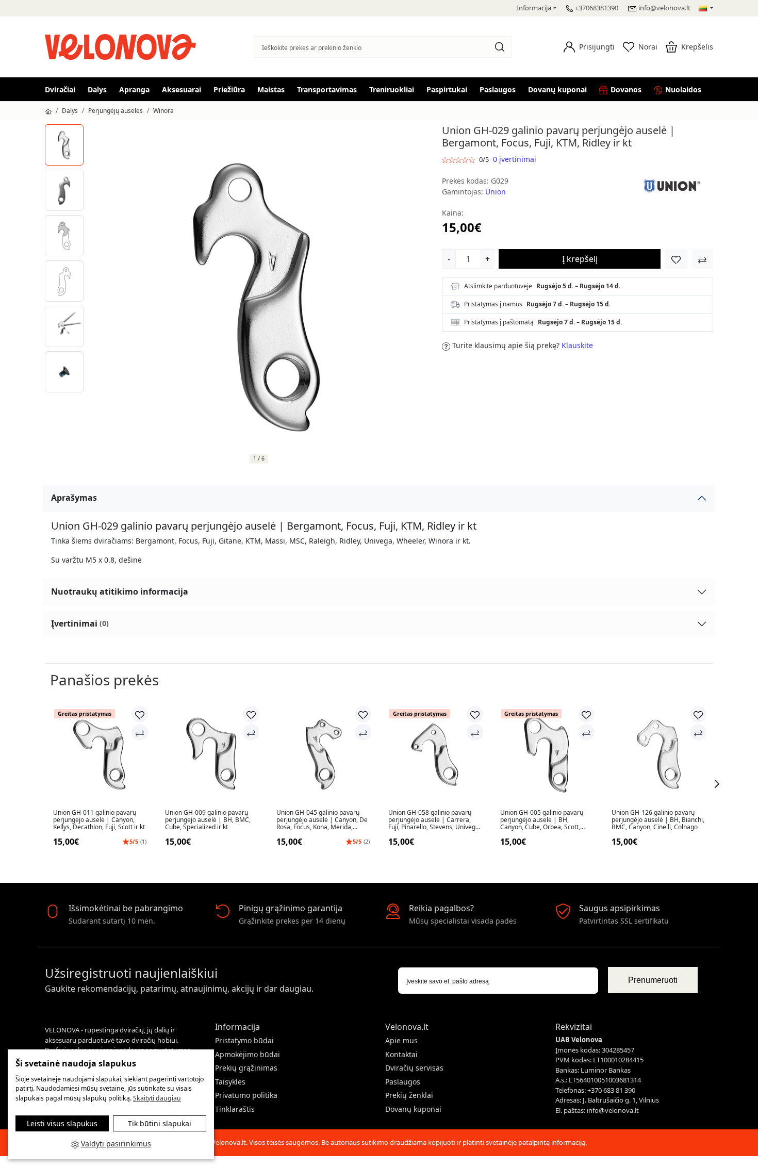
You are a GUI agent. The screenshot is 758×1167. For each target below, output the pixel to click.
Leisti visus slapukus (62, 1123)
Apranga (134, 89)
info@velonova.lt (664, 7)
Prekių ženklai (409, 1095)
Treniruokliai (391, 89)
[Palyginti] (139, 732)
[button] (589, 47)
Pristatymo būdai (244, 1040)
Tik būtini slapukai (159, 1123)
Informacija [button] (534, 7)
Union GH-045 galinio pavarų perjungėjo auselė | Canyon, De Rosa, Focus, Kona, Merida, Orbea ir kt (322, 820)
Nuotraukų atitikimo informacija (119, 591)
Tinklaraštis (235, 1109)
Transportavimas (327, 89)
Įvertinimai (80, 623)
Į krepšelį (580, 259)
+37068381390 (596, 7)
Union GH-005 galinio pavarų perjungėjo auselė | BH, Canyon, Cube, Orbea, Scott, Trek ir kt (541, 820)
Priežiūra (229, 89)
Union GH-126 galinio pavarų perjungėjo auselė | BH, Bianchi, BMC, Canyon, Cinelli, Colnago (658, 820)
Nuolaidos (683, 89)
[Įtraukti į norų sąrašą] (676, 259)
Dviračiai (60, 89)
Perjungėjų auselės (115, 110)
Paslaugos (498, 89)
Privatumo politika (246, 1095)
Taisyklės (230, 1082)
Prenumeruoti (653, 980)
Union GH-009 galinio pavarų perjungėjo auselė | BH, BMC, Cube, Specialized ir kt (208, 820)
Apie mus (401, 1040)
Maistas (271, 89)
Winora (163, 110)
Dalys (97, 89)
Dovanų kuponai (557, 89)
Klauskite (577, 345)
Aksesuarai (181, 89)
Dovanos (626, 89)
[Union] (672, 185)
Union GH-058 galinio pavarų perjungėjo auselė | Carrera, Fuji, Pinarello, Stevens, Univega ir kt (433, 820)
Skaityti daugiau (157, 1098)
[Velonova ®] (123, 46)
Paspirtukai (446, 89)
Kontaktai (401, 1054)
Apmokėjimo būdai (247, 1054)
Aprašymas (74, 497)
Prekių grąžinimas (246, 1068)
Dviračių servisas (414, 1068)
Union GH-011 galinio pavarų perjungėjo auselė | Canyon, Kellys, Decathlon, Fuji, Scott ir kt (99, 820)
